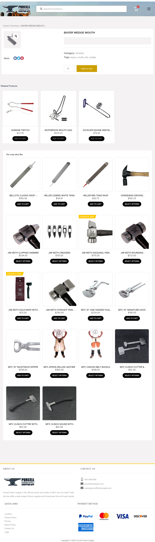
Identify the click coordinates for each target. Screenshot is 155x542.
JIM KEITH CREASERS (59, 252)
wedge (92, 57)
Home (6, 26)
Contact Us (9, 528)
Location (8, 514)
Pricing (7, 521)
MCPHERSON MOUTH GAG (58, 130)
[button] (149, 9)
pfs (86, 57)
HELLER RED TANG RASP (95, 195)
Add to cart (86, 68)
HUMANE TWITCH (20, 130)
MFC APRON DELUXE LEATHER (59, 367)
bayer (73, 57)
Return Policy (10, 525)
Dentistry (15, 26)
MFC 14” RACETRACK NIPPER (23, 367)
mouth (81, 57)
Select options (132, 204)
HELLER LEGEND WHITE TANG (59, 195)
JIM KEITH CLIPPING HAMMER (23, 252)
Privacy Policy (10, 517)
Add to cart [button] (20, 139)
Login (7, 532)
